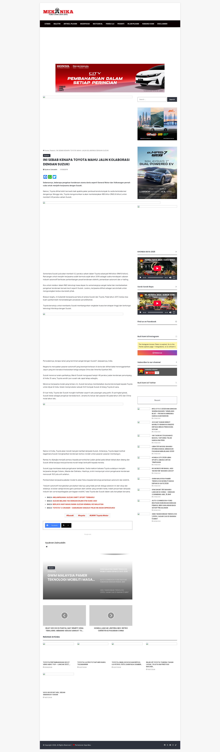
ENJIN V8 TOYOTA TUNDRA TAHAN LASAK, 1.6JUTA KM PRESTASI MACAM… (159, 664)
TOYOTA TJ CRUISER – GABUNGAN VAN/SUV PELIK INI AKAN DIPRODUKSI (84, 508)
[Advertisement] (110, 45)
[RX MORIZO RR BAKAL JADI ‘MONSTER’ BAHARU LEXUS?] (144, 471)
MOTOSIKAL (98, 24)
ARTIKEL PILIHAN (70, 24)
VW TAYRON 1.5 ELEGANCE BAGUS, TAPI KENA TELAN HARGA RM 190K (162, 437)
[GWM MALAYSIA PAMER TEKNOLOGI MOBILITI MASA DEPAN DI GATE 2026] (144, 481)
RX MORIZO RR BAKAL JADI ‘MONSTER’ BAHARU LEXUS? (163, 469)
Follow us (158, 353)
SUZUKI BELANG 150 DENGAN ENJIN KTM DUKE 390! (75, 501)
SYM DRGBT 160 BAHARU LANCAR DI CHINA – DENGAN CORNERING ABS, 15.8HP (163, 492)
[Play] (140, 277)
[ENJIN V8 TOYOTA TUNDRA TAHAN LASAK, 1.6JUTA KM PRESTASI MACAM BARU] (161, 651)
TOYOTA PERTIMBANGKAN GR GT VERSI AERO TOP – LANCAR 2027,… (56, 663)
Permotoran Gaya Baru (83, 745)
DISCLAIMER (162, 24)
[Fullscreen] (174, 277)
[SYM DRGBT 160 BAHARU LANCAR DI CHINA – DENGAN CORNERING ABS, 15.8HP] (144, 492)
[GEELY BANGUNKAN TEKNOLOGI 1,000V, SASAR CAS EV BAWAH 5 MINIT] (144, 517)
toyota (82, 515)
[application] (157, 268)
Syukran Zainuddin (51, 169)
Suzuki (71, 515)
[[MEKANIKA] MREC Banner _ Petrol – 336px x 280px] (157, 140)
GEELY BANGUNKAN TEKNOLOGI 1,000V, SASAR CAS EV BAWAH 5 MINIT (164, 516)
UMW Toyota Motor (99, 515)
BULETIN (57, 24)
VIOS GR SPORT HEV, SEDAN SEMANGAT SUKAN (54, 693)
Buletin (52, 150)
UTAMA (47, 24)
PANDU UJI (110, 24)
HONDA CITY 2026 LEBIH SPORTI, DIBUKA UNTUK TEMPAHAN (161, 459)
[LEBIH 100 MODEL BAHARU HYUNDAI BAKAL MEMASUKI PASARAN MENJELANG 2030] (144, 449)
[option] (87, 576)
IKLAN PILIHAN (133, 24)
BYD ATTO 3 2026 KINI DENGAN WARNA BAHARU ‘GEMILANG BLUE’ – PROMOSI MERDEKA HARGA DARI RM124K (164, 412)
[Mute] (170, 277)
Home (46, 150)
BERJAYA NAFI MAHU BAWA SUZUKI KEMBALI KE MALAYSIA (78, 504)
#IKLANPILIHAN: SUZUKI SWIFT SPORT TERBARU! (74, 497)
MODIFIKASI (85, 24)
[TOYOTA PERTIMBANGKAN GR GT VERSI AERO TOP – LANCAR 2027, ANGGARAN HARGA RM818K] (58, 651)
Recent (157, 400)
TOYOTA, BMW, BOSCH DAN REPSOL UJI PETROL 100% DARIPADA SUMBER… (127, 663)
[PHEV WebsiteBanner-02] (157, 198)
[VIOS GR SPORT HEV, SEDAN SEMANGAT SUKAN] (58, 681)
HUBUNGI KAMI (148, 24)
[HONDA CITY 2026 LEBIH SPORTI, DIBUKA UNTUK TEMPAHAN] (144, 460)
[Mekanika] (58, 11)
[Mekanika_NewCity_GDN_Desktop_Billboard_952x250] (110, 78)
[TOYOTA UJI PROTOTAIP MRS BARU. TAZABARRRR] (92, 651)
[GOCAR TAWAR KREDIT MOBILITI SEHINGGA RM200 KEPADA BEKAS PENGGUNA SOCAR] (144, 425)
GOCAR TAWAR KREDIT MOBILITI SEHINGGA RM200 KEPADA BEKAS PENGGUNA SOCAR (163, 425)
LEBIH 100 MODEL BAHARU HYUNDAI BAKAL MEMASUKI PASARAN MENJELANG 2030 (163, 448)
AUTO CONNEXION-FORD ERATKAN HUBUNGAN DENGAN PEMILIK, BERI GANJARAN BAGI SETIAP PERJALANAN (68, 577)
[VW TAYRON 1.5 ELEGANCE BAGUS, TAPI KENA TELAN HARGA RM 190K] (144, 438)
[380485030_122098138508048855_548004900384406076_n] (157, 207)
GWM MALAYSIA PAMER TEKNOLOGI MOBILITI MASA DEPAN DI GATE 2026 (163, 481)
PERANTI (120, 24)
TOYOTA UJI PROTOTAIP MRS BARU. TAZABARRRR (91, 663)
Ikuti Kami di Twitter (147, 383)
